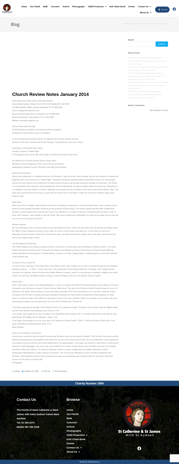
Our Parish (35, 6)
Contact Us (143, 6)
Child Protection (96, 6)
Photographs (78, 6)
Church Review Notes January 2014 (154, 23)
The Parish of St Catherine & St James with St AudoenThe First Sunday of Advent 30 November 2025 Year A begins (147, 61)
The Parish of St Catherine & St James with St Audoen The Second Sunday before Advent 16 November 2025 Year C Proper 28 (146, 76)
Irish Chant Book (117, 6)
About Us (144, 12)
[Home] (124, 23)
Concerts (55, 6)
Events (132, 6)
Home (24, 6)
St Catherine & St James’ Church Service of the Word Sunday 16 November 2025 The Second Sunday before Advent (148, 85)
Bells (45, 6)
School (66, 6)
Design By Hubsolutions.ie (90, 462)
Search (131, 40)
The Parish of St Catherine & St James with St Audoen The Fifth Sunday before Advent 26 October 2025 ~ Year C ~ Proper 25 (145, 94)
